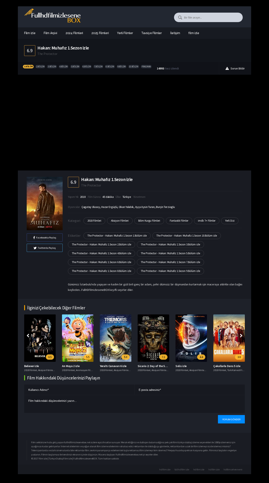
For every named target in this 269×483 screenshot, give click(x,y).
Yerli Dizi (230, 220)
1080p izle (219, 442)
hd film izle (164, 469)
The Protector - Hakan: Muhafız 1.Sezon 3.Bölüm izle (170, 244)
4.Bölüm (63, 66)
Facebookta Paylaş (46, 237)
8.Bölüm (110, 66)
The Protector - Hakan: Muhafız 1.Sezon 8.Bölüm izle (101, 271)
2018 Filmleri (94, 220)
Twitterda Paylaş (47, 247)
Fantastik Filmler (179, 220)
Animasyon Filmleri (86, 370)
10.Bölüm (133, 66)
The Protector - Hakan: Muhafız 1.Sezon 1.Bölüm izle (117, 235)
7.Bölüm (98, 66)
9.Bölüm (121, 66)
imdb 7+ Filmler (206, 220)
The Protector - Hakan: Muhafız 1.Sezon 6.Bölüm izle (101, 262)
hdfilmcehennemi (233, 469)
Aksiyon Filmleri (120, 220)
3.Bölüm (52, 66)
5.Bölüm (75, 66)
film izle (193, 33)
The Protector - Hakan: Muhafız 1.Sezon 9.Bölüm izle (170, 271)
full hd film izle (182, 469)
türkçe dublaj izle (186, 442)
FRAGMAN (146, 66)
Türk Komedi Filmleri (237, 370)
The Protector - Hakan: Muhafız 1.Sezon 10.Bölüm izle (186, 235)
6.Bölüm (87, 66)
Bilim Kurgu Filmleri (149, 220)
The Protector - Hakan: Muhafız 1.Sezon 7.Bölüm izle (170, 262)
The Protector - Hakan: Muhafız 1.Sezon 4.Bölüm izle (101, 253)
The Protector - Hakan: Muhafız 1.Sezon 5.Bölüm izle (170, 253)
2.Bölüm (40, 66)
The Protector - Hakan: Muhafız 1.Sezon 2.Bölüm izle (101, 244)
